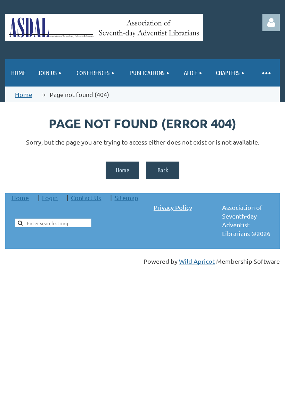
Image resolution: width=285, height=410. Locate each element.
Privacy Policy (173, 207)
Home (23, 94)
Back (162, 170)
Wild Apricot (197, 261)
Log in (271, 22)
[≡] (266, 73)
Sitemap (126, 197)
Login (50, 197)
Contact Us (86, 197)
